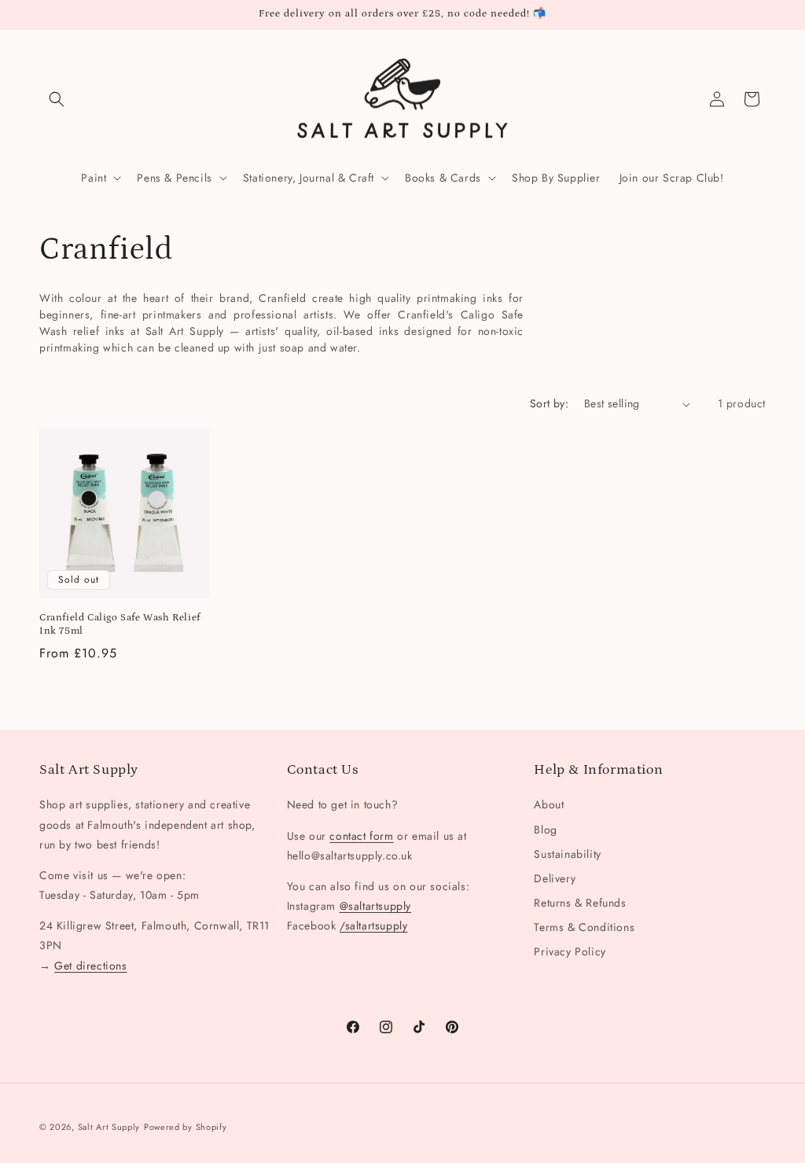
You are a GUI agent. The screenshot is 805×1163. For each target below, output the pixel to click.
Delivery (554, 878)
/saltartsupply (373, 925)
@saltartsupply (375, 906)
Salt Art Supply (109, 1127)
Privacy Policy (569, 951)
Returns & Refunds (580, 903)
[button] (56, 99)
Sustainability (567, 854)
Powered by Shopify (185, 1127)
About (549, 804)
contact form (361, 836)
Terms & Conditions (584, 927)
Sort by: (549, 403)
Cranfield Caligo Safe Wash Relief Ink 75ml (119, 624)
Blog (545, 829)
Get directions (90, 965)
